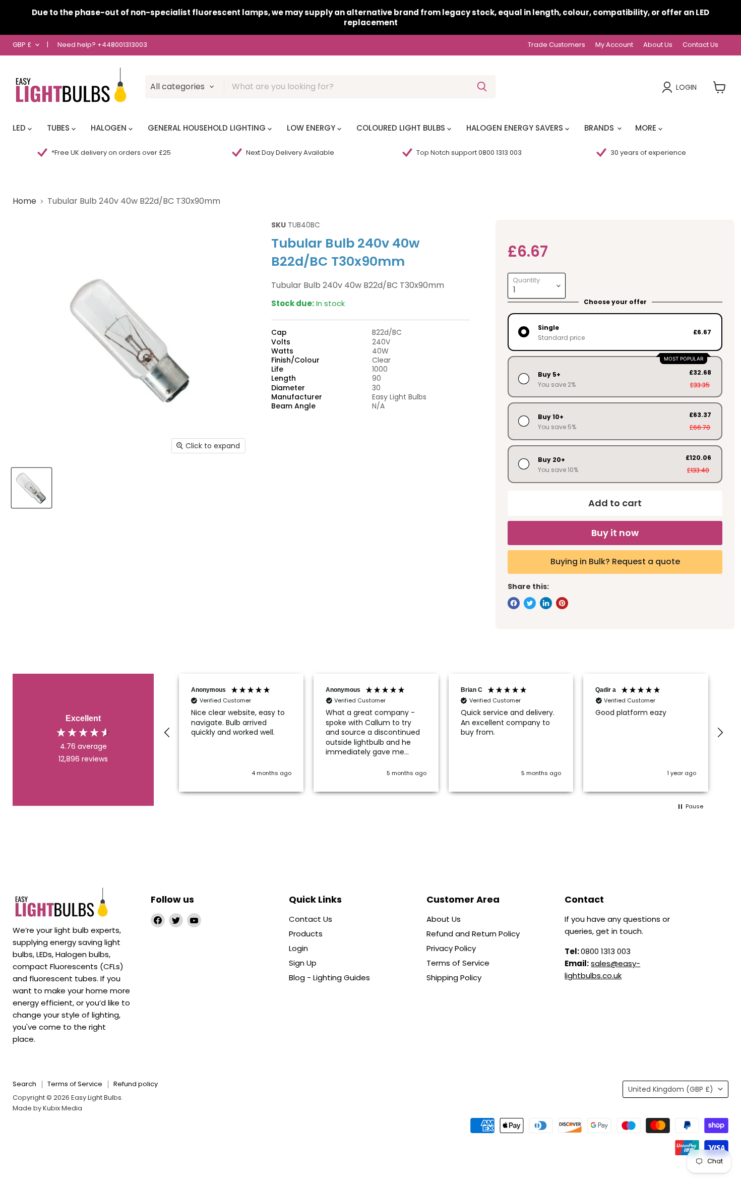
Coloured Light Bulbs (401, 128)
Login (686, 87)
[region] (443, 733)
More (646, 128)
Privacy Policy (451, 948)
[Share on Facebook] (514, 603)
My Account (614, 45)
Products (306, 933)
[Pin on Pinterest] (562, 603)
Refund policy (135, 1084)
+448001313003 (122, 44)
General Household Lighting (208, 128)
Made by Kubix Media (47, 1108)
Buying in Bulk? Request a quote (615, 561)
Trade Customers (556, 45)
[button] (167, 733)
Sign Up (303, 963)
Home (24, 201)
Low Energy (312, 128)
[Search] (482, 86)
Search (24, 1084)
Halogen (110, 128)
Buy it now (615, 532)
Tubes (59, 128)
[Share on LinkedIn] (546, 603)
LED (20, 128)
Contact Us (700, 45)
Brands (600, 128)
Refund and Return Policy (473, 933)
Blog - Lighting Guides (329, 977)
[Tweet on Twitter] (530, 603)
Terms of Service (457, 963)
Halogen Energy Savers (515, 128)
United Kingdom (670, 1089)
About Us (657, 45)
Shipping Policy (453, 977)
